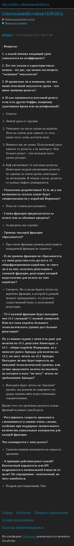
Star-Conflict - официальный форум (25, 4)
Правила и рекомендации (51, 512)
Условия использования (18, 519)
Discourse (28, 536)
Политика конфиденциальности (23, 527)
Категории (23, 512)
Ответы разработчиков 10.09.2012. (33, 13)
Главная (7, 512)
